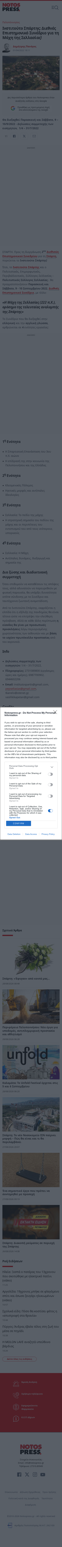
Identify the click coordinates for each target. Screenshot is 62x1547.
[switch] (50, 774)
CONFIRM (18, 823)
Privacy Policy (48, 834)
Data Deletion (14, 834)
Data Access (31, 834)
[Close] (56, 713)
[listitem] (31, 767)
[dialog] (31, 773)
